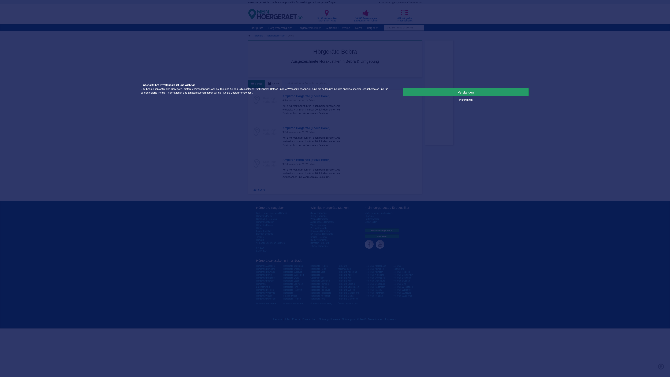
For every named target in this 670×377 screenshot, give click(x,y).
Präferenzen (466, 99)
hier (220, 92)
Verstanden (466, 92)
